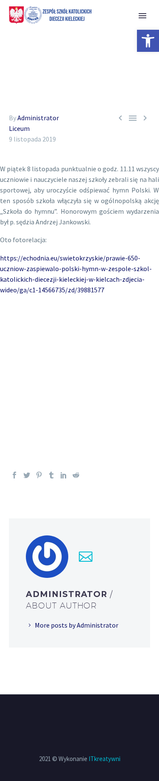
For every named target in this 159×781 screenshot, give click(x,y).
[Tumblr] (51, 475)
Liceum (19, 128)
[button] (148, 41)
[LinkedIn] (63, 475)
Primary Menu (142, 15)
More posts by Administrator (76, 625)
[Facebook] (14, 475)
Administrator (38, 117)
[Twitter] (26, 475)
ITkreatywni (104, 759)
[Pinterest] (39, 475)
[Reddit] (76, 475)
